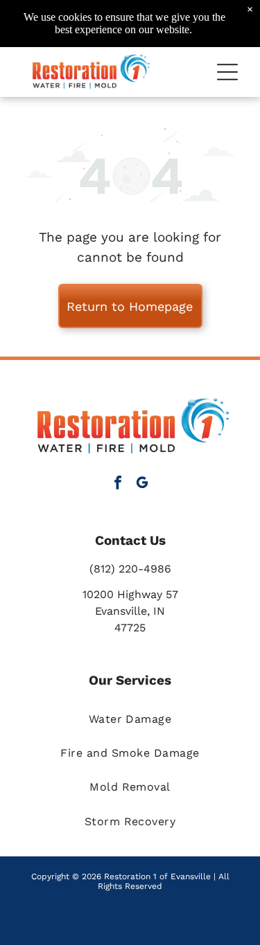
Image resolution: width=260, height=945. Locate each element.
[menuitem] (130, 718)
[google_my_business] (142, 484)
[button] (227, 72)
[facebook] (117, 484)
